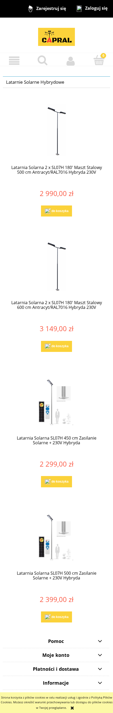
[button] (14, 60)
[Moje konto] (70, 60)
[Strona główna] (56, 35)
